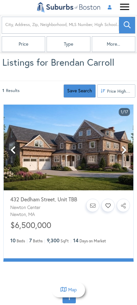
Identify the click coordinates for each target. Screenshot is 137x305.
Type (68, 44)
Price (23, 44)
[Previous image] (13, 150)
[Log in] (109, 7)
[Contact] (92, 205)
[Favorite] (108, 205)
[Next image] (124, 150)
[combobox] (6, 25)
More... (113, 44)
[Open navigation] (124, 7)
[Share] (123, 205)
